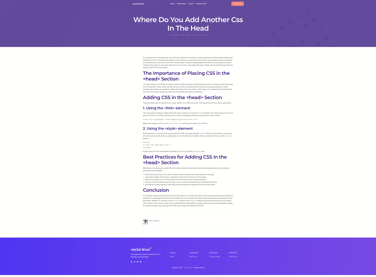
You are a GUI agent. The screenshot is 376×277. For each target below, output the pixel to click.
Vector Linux (188, 267)
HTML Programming (199, 35)
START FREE (237, 4)
